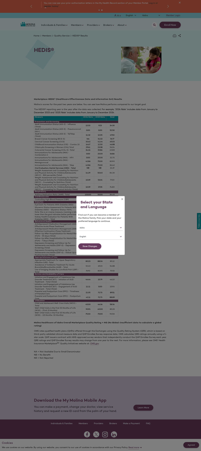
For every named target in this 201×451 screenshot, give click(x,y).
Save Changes (90, 246)
